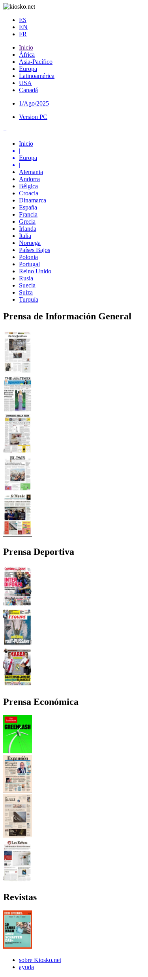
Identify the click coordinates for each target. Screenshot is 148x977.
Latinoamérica (36, 75)
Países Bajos (34, 250)
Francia (28, 214)
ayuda (26, 967)
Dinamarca (32, 200)
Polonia (28, 257)
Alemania (31, 172)
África (27, 54)
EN (23, 27)
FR (23, 34)
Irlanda (27, 228)
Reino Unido (35, 271)
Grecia (27, 221)
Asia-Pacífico (35, 61)
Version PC (33, 116)
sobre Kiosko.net (40, 960)
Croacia (28, 193)
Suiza (26, 292)
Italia (25, 235)
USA (25, 83)
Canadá (28, 90)
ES (22, 20)
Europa (28, 68)
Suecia (27, 285)
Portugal (29, 264)
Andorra (29, 179)
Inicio (26, 47)
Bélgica (28, 186)
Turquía (28, 299)
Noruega (30, 242)
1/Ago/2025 (34, 103)
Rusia (26, 278)
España (28, 207)
